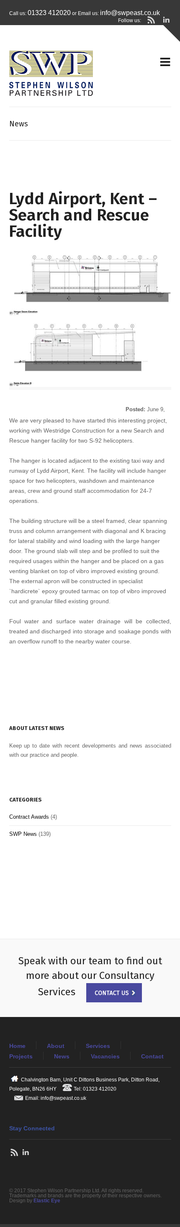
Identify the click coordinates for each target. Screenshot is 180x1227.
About (55, 1046)
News (61, 1056)
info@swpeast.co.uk (130, 12)
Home (17, 1046)
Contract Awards (29, 817)
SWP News (23, 834)
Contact (152, 1056)
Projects (21, 1056)
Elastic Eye (46, 1201)
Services (98, 1046)
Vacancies (105, 1056)
